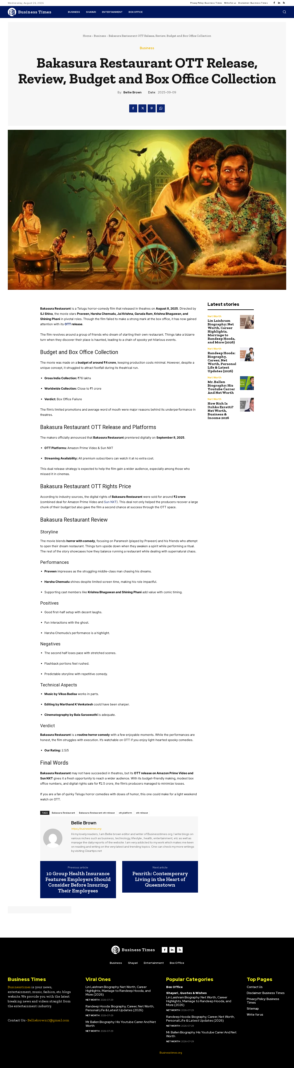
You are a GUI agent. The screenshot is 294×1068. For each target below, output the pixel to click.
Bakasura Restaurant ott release (97, 812)
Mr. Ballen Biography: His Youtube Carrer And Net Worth (221, 387)
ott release (142, 812)
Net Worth (214, 316)
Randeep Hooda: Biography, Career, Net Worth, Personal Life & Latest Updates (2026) (222, 362)
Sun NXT (110, 502)
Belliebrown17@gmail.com (48, 1020)
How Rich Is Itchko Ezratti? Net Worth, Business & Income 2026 (221, 410)
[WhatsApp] (161, 108)
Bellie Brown (132, 92)
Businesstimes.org (171, 1052)
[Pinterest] (152, 108)
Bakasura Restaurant (63, 812)
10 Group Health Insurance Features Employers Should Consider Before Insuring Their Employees (78, 882)
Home (87, 36)
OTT (68, 324)
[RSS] (283, 3)
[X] (142, 108)
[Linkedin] (279, 3)
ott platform (125, 812)
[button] (284, 12)
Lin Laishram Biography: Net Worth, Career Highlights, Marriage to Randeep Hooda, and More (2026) (221, 331)
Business (100, 36)
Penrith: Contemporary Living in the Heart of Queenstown (160, 879)
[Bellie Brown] (55, 838)
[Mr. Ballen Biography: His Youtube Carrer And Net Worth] (247, 383)
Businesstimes (19, 987)
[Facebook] (274, 3)
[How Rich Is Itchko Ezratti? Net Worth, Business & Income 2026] (247, 405)
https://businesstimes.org (86, 828)
